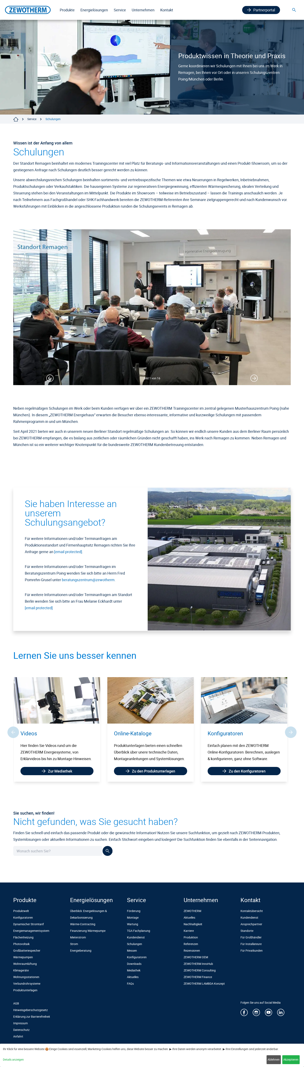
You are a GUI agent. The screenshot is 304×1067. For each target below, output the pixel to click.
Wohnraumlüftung (25, 964)
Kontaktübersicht (252, 911)
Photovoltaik (21, 944)
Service (120, 9)
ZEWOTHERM (192, 911)
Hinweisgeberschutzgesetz (30, 1010)
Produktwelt (21, 911)
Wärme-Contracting (82, 924)
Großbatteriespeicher (26, 950)
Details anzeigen (13, 1059)
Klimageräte (21, 970)
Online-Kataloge (39, 733)
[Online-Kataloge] (57, 699)
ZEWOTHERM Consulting (200, 970)
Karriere (189, 931)
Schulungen (134, 944)
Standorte (247, 931)
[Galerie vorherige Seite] (50, 378)
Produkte (67, 9)
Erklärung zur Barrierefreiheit (31, 1016)
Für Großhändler (251, 937)
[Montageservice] (244, 699)
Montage (133, 917)
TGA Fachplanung (138, 931)
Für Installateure (251, 944)
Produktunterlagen (25, 990)
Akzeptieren (290, 1059)
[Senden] (108, 857)
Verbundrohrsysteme (26, 983)
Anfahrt (18, 1036)
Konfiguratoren (131, 733)
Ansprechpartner (251, 924)
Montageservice (227, 733)
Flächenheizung (23, 937)
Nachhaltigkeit (193, 924)
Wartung (132, 924)
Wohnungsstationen (26, 977)
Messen (132, 950)
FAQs (130, 983)
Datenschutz (21, 1030)
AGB (16, 1003)
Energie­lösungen (94, 9)
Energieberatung (80, 950)
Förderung (133, 911)
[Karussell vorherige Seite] (13, 735)
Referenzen (191, 944)
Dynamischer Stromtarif (28, 924)
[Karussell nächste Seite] (291, 735)
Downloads (134, 964)
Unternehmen (143, 9)
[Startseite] (15, 119)
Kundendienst (136, 937)
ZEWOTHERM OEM (196, 957)
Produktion (191, 937)
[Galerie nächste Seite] (254, 378)
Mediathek (133, 970)
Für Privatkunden (252, 950)
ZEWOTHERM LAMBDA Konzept (204, 983)
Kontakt (166, 9)
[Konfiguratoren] (150, 699)
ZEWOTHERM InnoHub (198, 964)
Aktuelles (133, 977)
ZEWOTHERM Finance (198, 977)
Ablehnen (274, 1059)
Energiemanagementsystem (31, 931)
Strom (74, 944)
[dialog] (152, 1055)
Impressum (20, 1023)
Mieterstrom (78, 937)
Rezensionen (192, 950)
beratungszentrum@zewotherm (88, 579)
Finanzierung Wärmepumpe (87, 931)
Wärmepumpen (23, 957)
